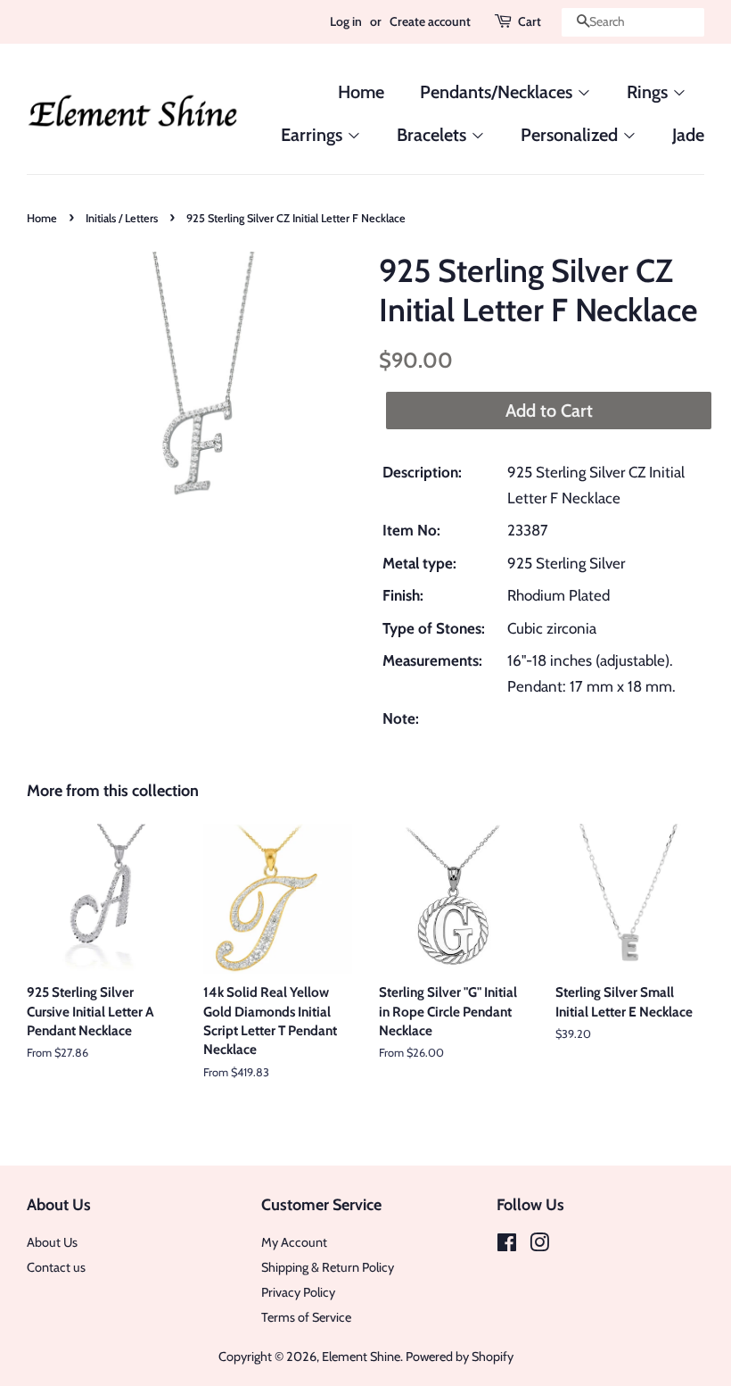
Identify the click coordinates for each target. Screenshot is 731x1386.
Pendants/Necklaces (498, 92)
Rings (649, 92)
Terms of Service (306, 1317)
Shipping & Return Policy (327, 1267)
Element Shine (361, 1357)
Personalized (571, 134)
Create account (430, 21)
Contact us (56, 1267)
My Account (294, 1242)
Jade (688, 134)
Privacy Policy (298, 1292)
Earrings (314, 134)
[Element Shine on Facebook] (507, 1246)
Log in (346, 21)
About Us (52, 1242)
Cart (529, 21)
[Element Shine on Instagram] (539, 1246)
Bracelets (434, 134)
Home (361, 92)
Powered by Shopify (459, 1357)
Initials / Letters (122, 218)
